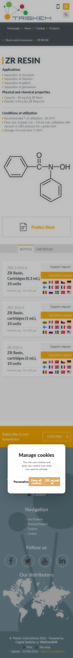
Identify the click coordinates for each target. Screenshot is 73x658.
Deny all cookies (36, 481)
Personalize (21, 482)
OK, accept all (52, 481)
